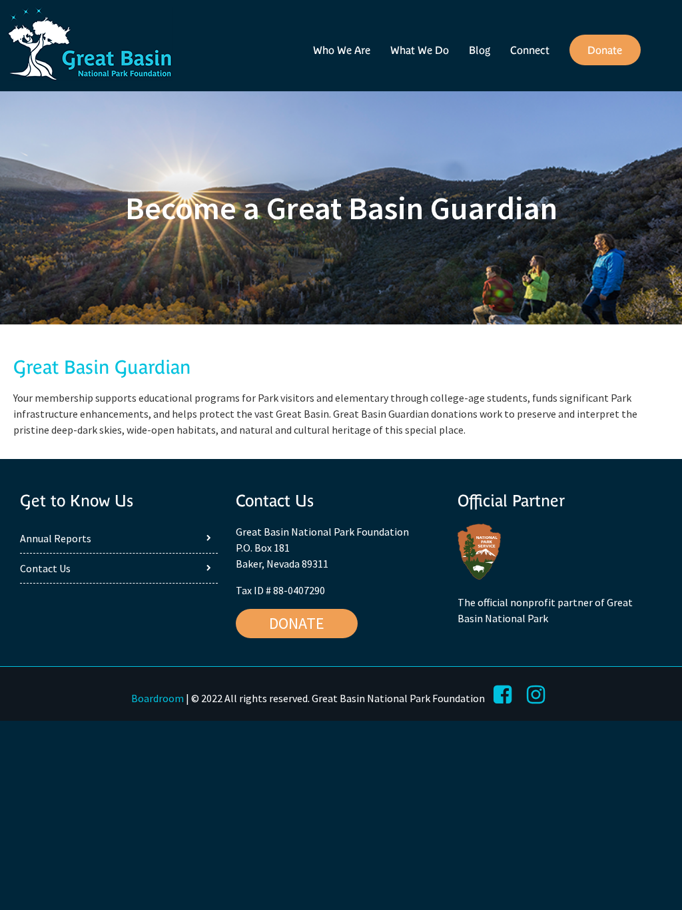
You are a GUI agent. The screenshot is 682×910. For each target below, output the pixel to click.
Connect (529, 50)
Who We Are (341, 50)
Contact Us (45, 568)
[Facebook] (503, 695)
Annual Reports (55, 538)
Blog (479, 50)
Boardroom (157, 698)
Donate (604, 50)
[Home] (90, 45)
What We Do (419, 50)
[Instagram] (536, 695)
